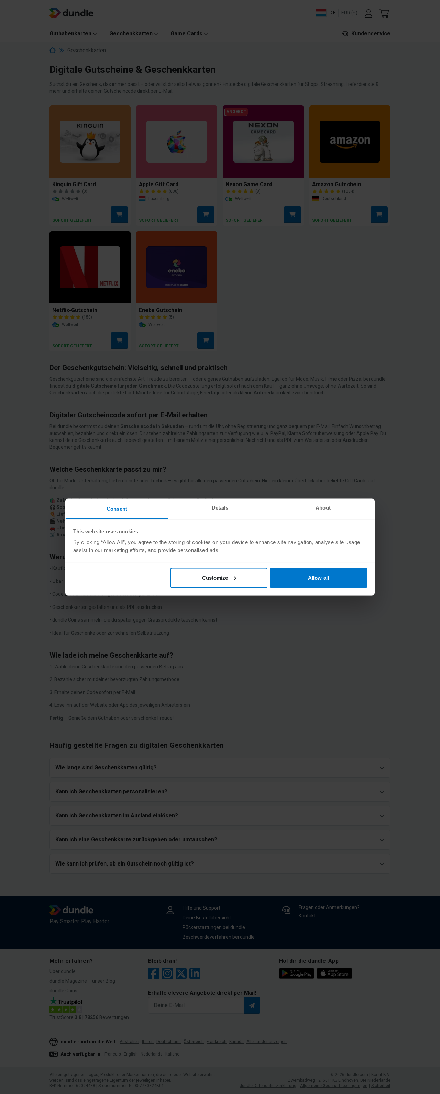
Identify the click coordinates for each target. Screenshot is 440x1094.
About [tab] (323, 508)
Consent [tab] (117, 509)
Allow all (318, 577)
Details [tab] (220, 508)
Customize (215, 577)
